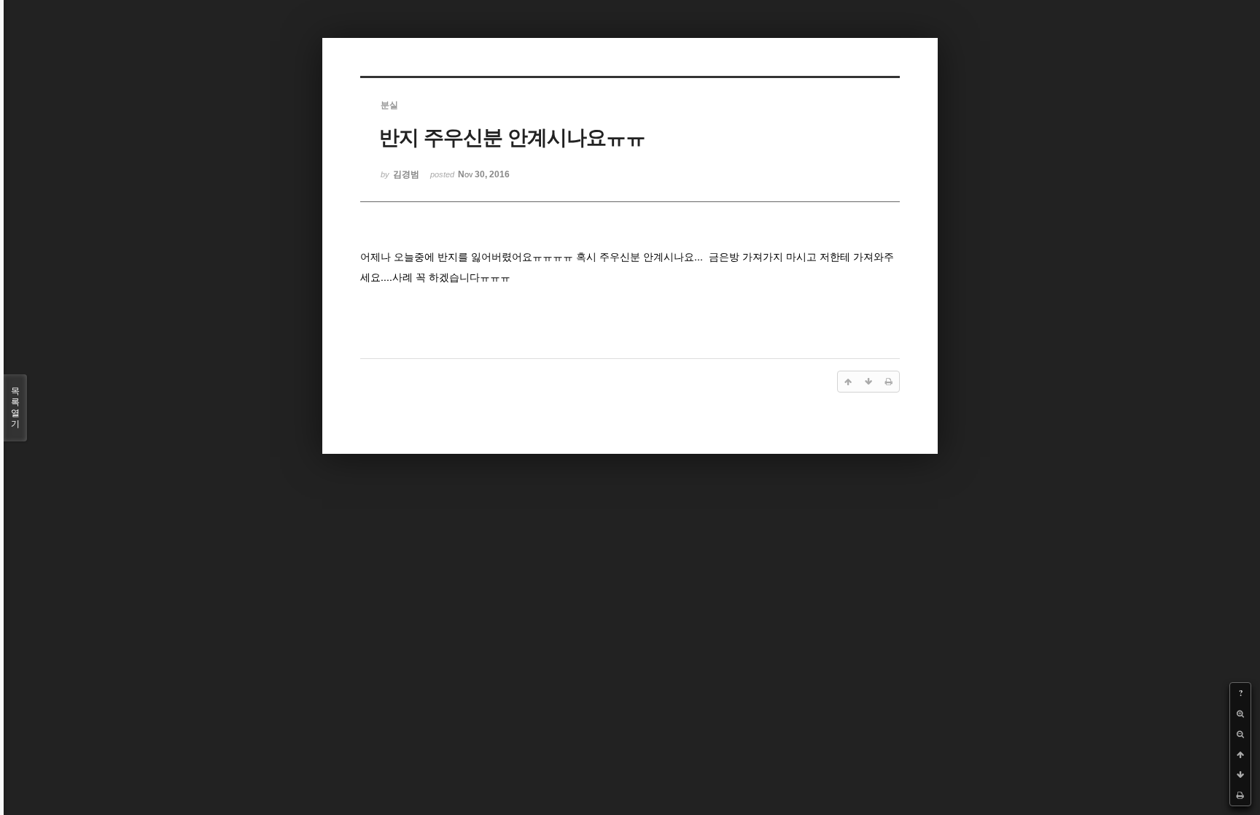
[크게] (1240, 713)
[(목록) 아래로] (1240, 775)
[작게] (1240, 734)
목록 (15, 407)
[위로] (1240, 754)
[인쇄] (1240, 795)
